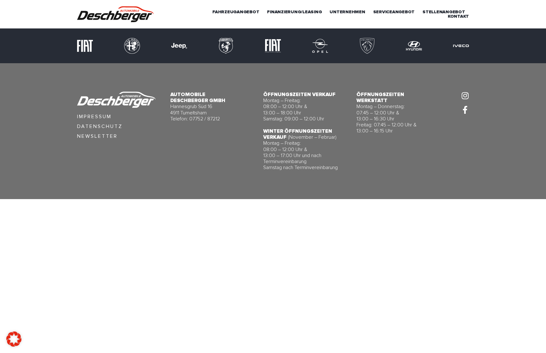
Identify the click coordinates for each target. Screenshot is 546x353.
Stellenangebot (443, 12)
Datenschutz (100, 126)
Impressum (94, 116)
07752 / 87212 (204, 119)
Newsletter (97, 136)
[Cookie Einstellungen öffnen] (13, 345)
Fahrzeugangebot (235, 12)
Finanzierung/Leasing (294, 12)
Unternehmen (347, 12)
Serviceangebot (394, 12)
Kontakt (458, 16)
